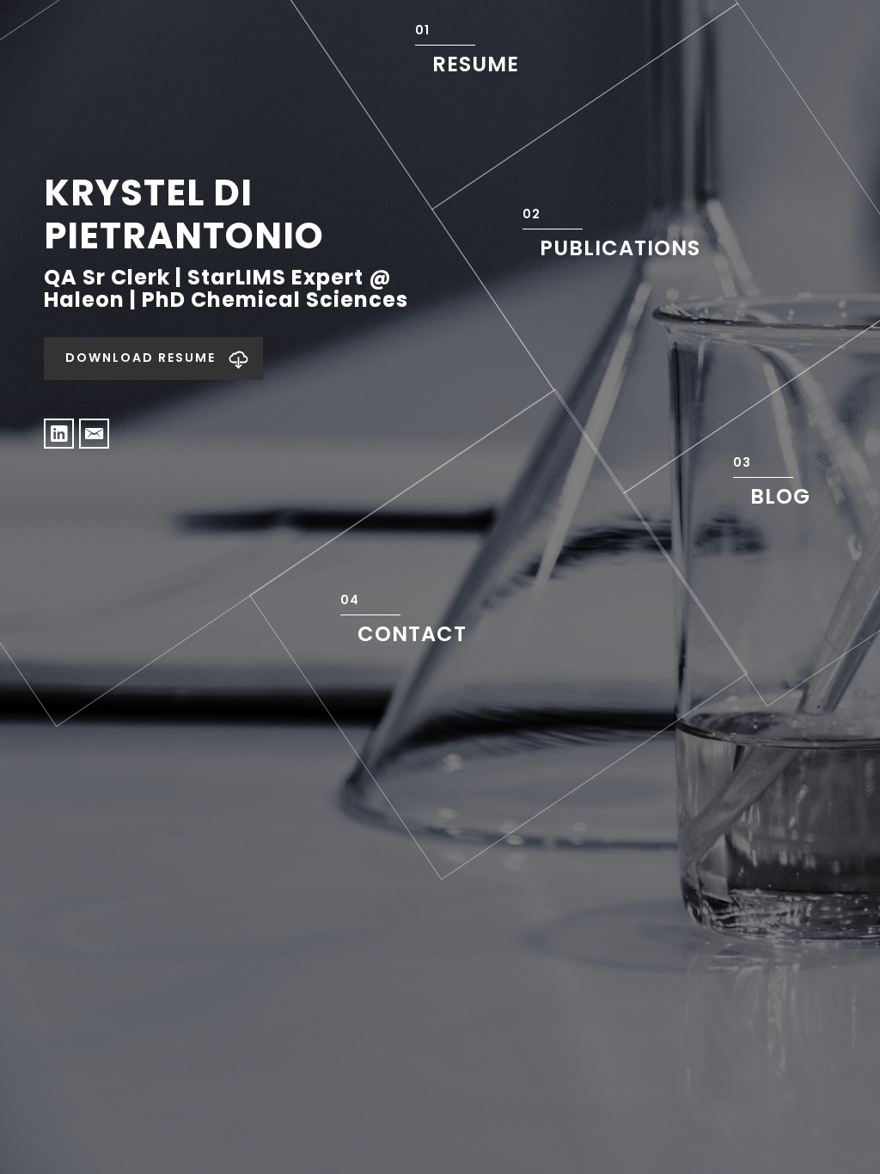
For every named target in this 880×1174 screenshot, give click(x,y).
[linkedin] (59, 434)
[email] (94, 434)
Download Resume (140, 357)
